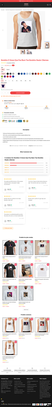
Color (2, 71)
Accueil (2, 9)
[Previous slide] (3, 30)
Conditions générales (18, 383)
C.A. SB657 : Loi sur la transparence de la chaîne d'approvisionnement (19, 391)
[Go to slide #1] (23, 52)
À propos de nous (17, 381)
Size (2, 78)
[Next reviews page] (48, 228)
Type (2, 67)
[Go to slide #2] (29, 52)
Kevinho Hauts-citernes (28, 9)
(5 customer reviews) (11, 62)
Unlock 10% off (2, 401)
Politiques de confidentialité (19, 384)
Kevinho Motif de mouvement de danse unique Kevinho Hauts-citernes (9, 358)
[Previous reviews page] (42, 228)
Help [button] (49, 405)
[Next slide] (49, 30)
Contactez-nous (30, 389)
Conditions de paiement (31, 384)
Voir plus (26, 309)
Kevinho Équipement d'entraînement (14, 9)
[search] (47, 5)
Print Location (4, 82)
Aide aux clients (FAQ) (31, 391)
